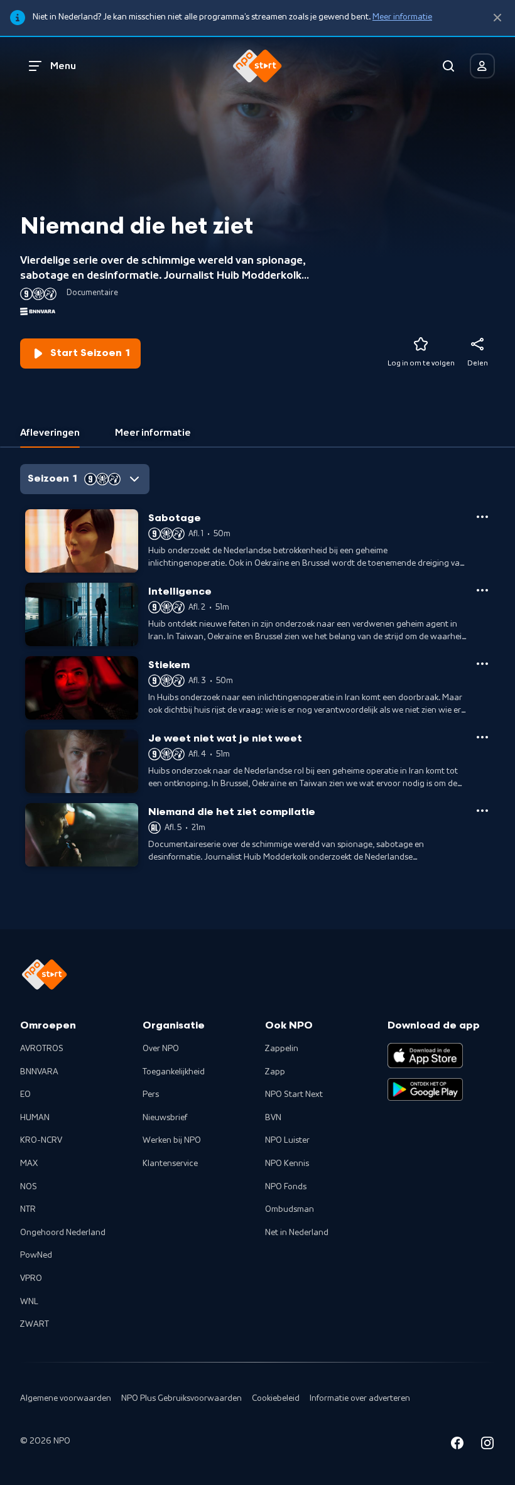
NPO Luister (287, 1140)
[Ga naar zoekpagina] (448, 66)
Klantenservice (170, 1163)
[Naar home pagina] (257, 66)
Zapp (275, 1071)
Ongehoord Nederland (63, 1232)
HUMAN (35, 1117)
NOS (28, 1186)
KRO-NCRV (41, 1140)
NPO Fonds (285, 1186)
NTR (28, 1209)
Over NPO (161, 1048)
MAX (29, 1163)
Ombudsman (289, 1209)
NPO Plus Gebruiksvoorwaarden (181, 1398)
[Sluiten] (497, 18)
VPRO (31, 1278)
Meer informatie (402, 17)
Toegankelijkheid (174, 1071)
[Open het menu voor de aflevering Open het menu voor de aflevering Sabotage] (482, 516)
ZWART (34, 1324)
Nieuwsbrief (165, 1117)
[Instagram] (487, 1445)
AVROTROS (41, 1048)
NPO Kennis (287, 1163)
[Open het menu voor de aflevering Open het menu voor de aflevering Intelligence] (482, 590)
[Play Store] (425, 1089)
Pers (151, 1094)
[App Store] (425, 1055)
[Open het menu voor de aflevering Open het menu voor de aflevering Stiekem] (482, 663)
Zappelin (281, 1048)
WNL (29, 1301)
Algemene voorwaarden (65, 1398)
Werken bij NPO (172, 1140)
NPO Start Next (294, 1094)
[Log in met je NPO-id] (482, 66)
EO (25, 1094)
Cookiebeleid (276, 1398)
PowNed (36, 1255)
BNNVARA (39, 1071)
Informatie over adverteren (360, 1398)
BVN (273, 1117)
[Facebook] (457, 1445)
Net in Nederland (296, 1232)
